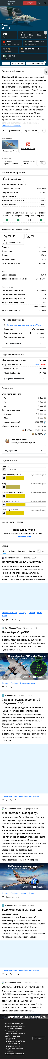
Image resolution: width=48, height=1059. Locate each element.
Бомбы (32, 613)
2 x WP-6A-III (41, 251)
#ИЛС (39, 613)
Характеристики (13, 131)
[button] (46, 71)
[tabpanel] (31, 34)
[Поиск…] (39, 3)
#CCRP (4, 616)
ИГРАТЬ (30, 3)
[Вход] (44, 3)
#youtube (14, 683)
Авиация (22, 613)
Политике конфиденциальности (14, 1052)
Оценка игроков (31, 131)
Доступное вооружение (14, 379)
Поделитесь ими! (24, 537)
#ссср (31, 893)
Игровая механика (9, 613)
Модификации (10, 451)
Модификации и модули (29, 796)
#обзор (23, 893)
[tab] (45, 32)
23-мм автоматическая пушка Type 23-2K (27, 325)
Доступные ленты (13, 343)
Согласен (38, 1038)
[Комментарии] (11, 687)
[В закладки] (22, 897)
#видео (5, 683)
